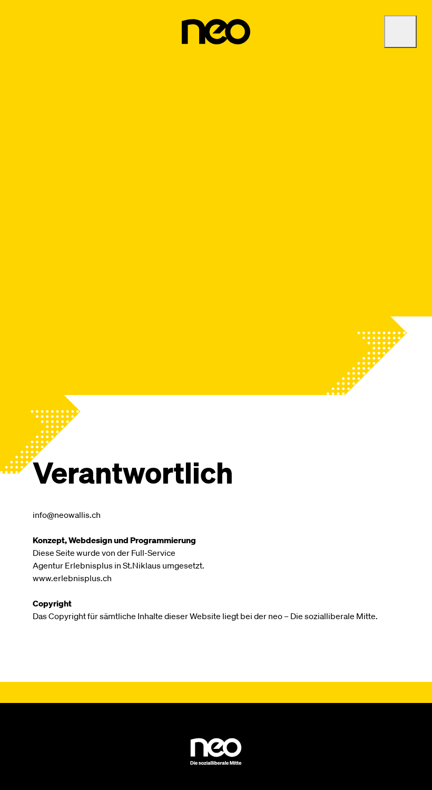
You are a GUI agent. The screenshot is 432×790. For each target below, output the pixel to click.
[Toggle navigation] (400, 31)
